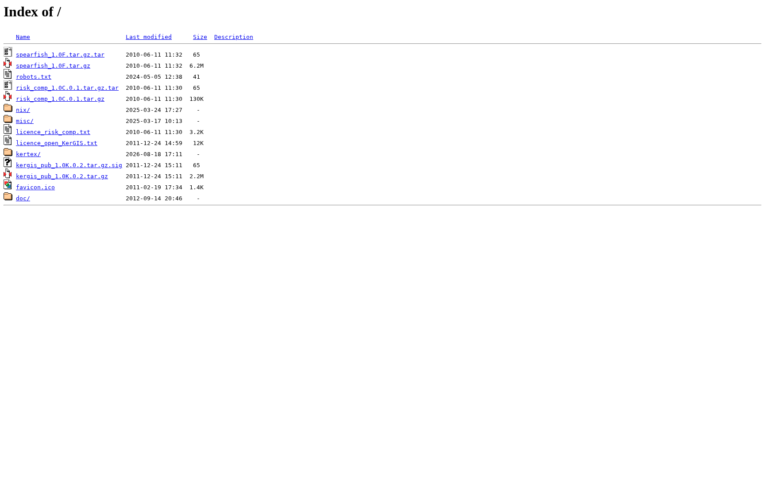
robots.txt (33, 76)
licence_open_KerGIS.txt (56, 143)
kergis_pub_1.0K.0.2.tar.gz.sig (69, 165)
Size (200, 37)
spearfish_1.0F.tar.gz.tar (60, 54)
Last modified (149, 37)
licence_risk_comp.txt (53, 132)
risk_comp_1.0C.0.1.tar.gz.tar (67, 87)
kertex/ (28, 154)
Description (233, 37)
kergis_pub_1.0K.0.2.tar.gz (62, 176)
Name (23, 37)
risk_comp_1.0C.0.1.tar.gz (60, 99)
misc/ (25, 121)
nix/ (23, 110)
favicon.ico (35, 187)
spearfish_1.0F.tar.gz (53, 65)
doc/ (23, 198)
